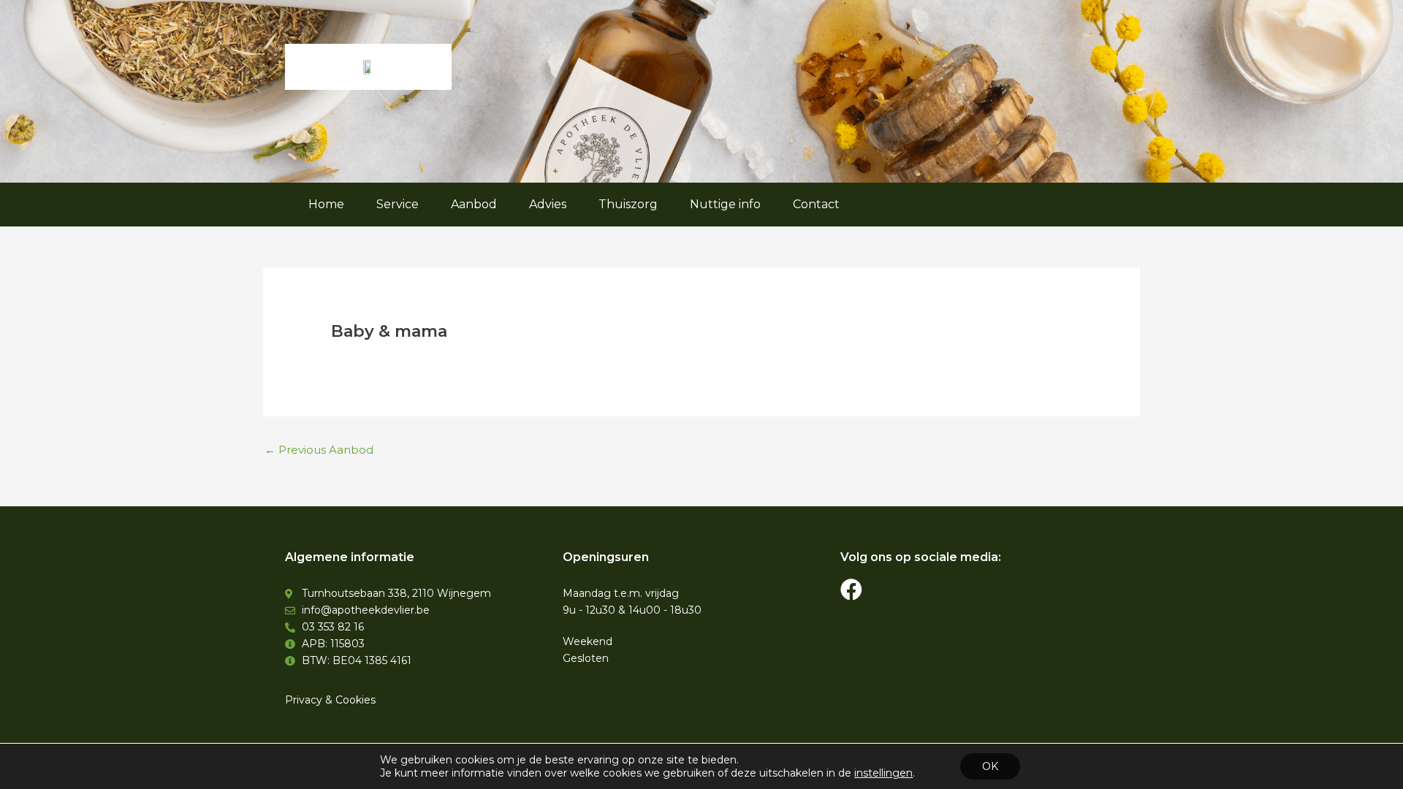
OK (990, 766)
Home (326, 204)
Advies (547, 204)
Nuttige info (725, 204)
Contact (816, 204)
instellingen (883, 773)
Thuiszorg (628, 204)
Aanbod (474, 204)
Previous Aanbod (319, 450)
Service (397, 204)
